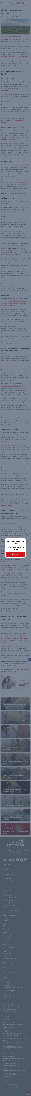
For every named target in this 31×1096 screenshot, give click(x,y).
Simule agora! (15, 554)
